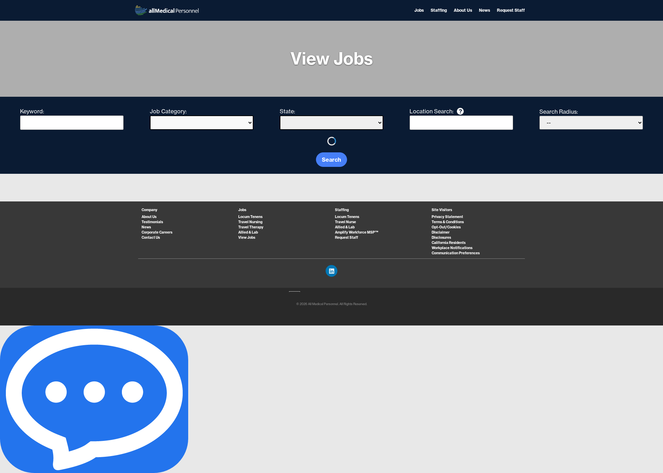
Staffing (439, 10)
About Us (463, 10)
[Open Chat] (94, 399)
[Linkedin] (331, 271)
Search (331, 159)
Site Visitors (442, 210)
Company (149, 210)
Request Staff (511, 10)
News (484, 10)
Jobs (419, 10)
